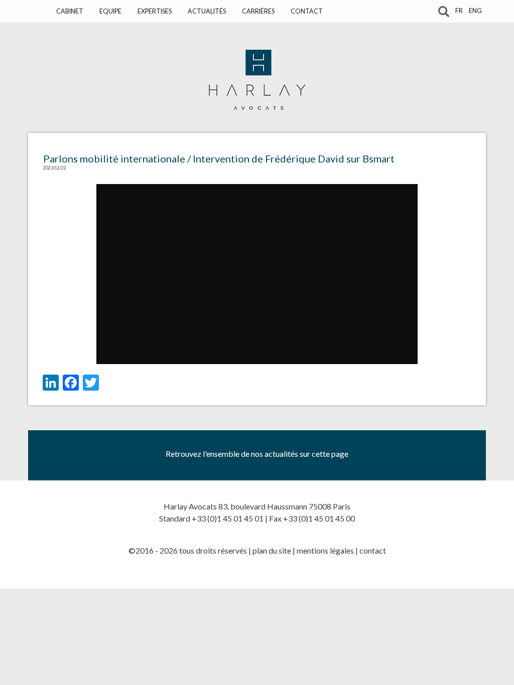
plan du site (271, 550)
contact (372, 550)
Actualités (207, 11)
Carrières (258, 11)
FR (459, 11)
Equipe (110, 11)
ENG (475, 11)
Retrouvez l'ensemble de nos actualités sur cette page (257, 453)
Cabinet (69, 11)
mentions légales (325, 550)
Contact (307, 11)
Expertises (155, 11)
